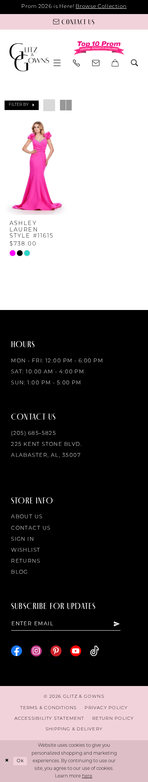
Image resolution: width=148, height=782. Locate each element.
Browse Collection (101, 6)
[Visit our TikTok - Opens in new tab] (94, 650)
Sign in (22, 539)
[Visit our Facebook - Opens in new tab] (16, 650)
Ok (20, 761)
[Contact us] (96, 63)
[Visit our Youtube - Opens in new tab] (75, 650)
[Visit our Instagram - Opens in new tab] (36, 650)
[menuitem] (57, 63)
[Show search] (135, 63)
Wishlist (26, 550)
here (87, 776)
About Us (27, 517)
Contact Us (30, 528)
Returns (25, 561)
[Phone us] (77, 63)
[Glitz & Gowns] (29, 57)
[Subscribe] (117, 624)
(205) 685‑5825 (33, 433)
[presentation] (38, 166)
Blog (19, 572)
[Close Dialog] (7, 761)
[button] (57, 63)
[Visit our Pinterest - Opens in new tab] (55, 650)
